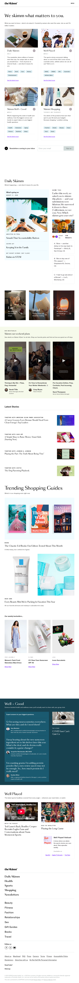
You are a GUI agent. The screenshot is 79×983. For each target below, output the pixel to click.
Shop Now (8, 667)
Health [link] (9, 881)
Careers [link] (36, 956)
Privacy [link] (49, 956)
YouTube (67, 855)
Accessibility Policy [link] (61, 956)
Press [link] (29, 956)
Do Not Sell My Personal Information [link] (43, 960)
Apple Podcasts (57, 855)
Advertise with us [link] (21, 960)
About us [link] (8, 956)
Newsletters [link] (12, 895)
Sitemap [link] (7, 969)
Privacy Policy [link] (37, 979)
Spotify (47, 855)
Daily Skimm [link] (12, 876)
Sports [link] (9, 886)
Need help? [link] (8, 965)
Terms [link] (42, 956)
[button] (21, 56)
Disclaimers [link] (9, 960)
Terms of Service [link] (48, 979)
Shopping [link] (10, 890)
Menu (72, 3)
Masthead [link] (16, 956)
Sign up (68, 148)
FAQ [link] (23, 956)
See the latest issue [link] (13, 80)
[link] (11, 3)
